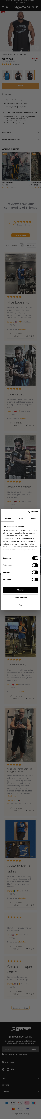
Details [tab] (20, 518)
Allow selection (20, 597)
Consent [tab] (7, 518)
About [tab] (33, 518)
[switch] (35, 565)
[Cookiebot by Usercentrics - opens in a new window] (28, 512)
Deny (20, 605)
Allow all (20, 590)
